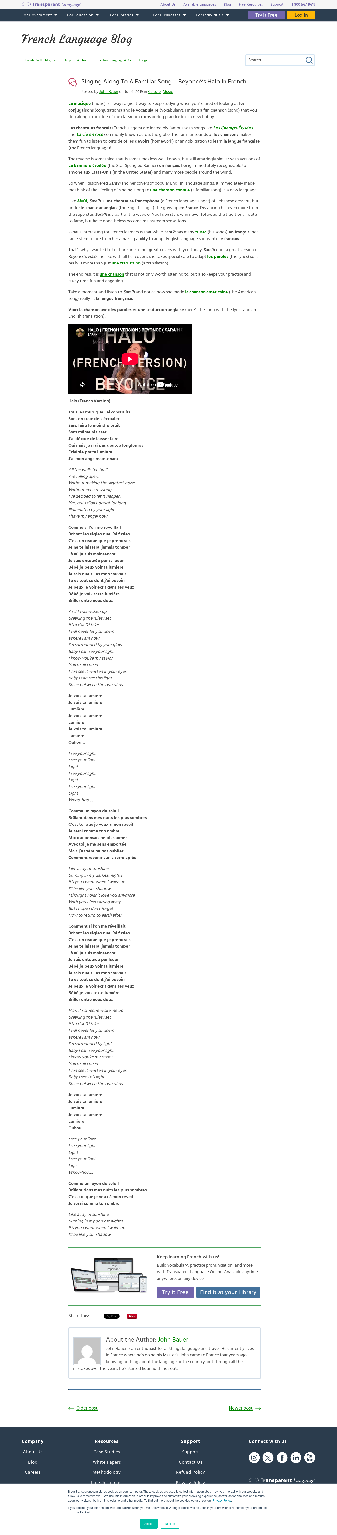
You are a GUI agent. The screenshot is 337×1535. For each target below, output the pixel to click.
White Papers (107, 1462)
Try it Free (266, 15)
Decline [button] (170, 1523)
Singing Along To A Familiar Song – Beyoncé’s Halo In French (163, 81)
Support (190, 1452)
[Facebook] (282, 1457)
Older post (87, 1408)
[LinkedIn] (295, 1457)
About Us (33, 1452)
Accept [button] (148, 1523)
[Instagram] (254, 1457)
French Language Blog (77, 39)
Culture (154, 92)
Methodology (107, 1472)
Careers (33, 1472)
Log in (301, 15)
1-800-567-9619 (303, 4)
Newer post (241, 1408)
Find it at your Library (228, 1292)
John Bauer (108, 92)
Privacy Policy (222, 1500)
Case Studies (107, 1452)
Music (168, 92)
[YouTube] (309, 1457)
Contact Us (190, 1462)
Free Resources (106, 1483)
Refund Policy (190, 1472)
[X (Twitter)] (268, 1457)
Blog (32, 1462)
